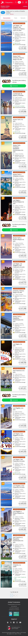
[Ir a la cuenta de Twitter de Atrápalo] (11, 622)
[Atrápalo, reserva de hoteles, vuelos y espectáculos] (2, 2)
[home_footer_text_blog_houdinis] (8, 622)
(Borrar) (12, 14)
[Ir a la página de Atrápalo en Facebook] (14, 622)
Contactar (15, 85)
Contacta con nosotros (14, 609)
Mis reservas (14, 606)
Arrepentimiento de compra (14, 604)
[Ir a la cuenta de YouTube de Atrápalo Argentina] (20, 622)
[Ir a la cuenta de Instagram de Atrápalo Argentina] (17, 622)
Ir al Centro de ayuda (14, 608)
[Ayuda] (23, 2)
